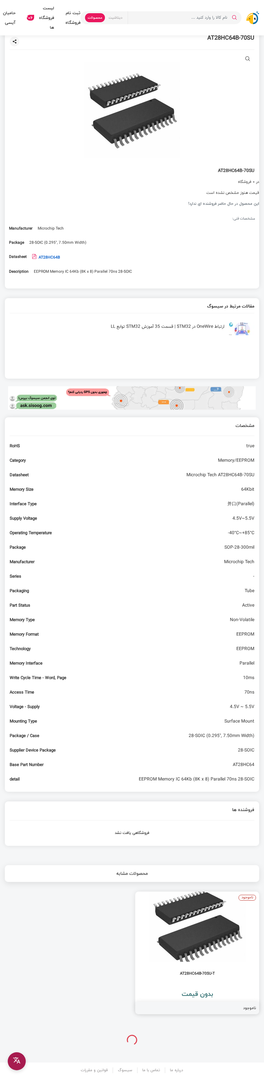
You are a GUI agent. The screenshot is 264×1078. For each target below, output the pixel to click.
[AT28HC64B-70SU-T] (197, 953)
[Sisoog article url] (132, 331)
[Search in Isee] (234, 18)
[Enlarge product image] (247, 59)
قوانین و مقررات (94, 1070)
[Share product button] (14, 41)
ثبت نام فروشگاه (72, 17)
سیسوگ (125, 1070)
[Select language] (17, 1061)
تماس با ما (151, 1070)
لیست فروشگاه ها (40, 18)
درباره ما (176, 1070)
